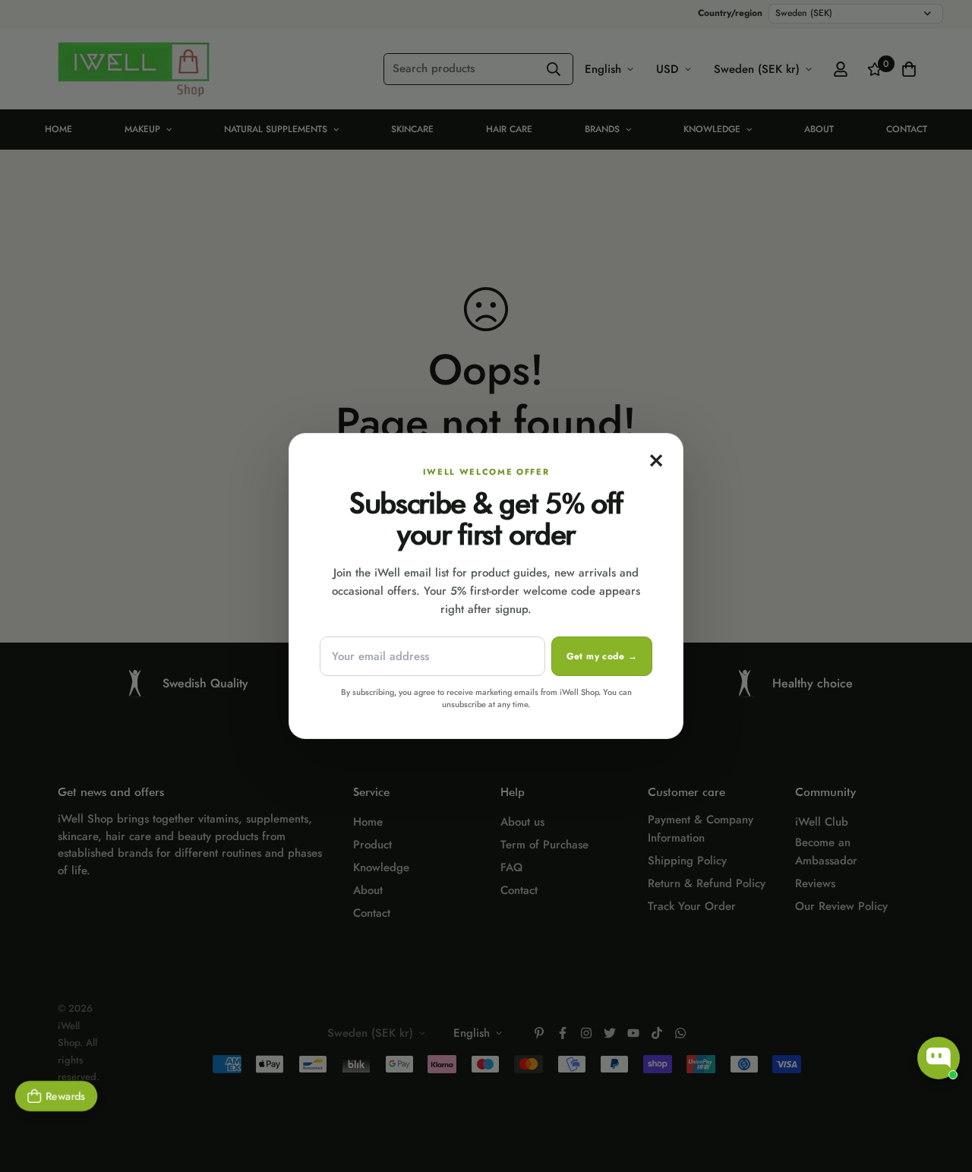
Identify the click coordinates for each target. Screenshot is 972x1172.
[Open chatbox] (938, 1058)
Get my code (601, 656)
